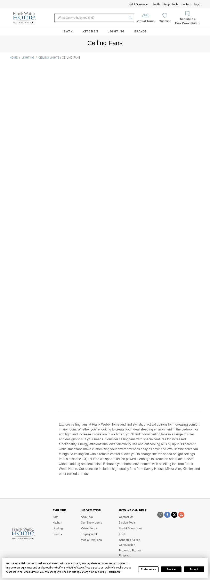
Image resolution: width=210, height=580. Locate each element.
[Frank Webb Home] (24, 17)
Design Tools (170, 4)
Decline (171, 569)
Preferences (148, 569)
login (197, 4)
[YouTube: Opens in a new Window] (181, 515)
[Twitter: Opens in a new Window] (174, 515)
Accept (194, 569)
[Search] (130, 18)
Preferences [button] (114, 572)
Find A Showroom (138, 4)
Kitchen (90, 31)
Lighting (116, 31)
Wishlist (165, 21)
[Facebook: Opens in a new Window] (167, 515)
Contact (186, 4)
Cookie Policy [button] (31, 572)
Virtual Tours (146, 21)
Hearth (156, 4)
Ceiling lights (48, 57)
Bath (68, 31)
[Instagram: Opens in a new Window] (160, 515)
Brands (140, 31)
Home (14, 57)
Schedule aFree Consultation (187, 21)
